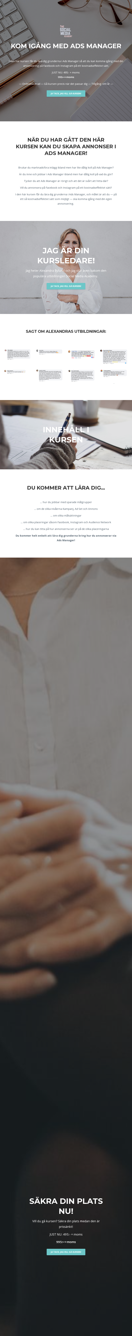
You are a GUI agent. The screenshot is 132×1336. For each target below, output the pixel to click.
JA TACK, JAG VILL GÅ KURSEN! (66, 93)
